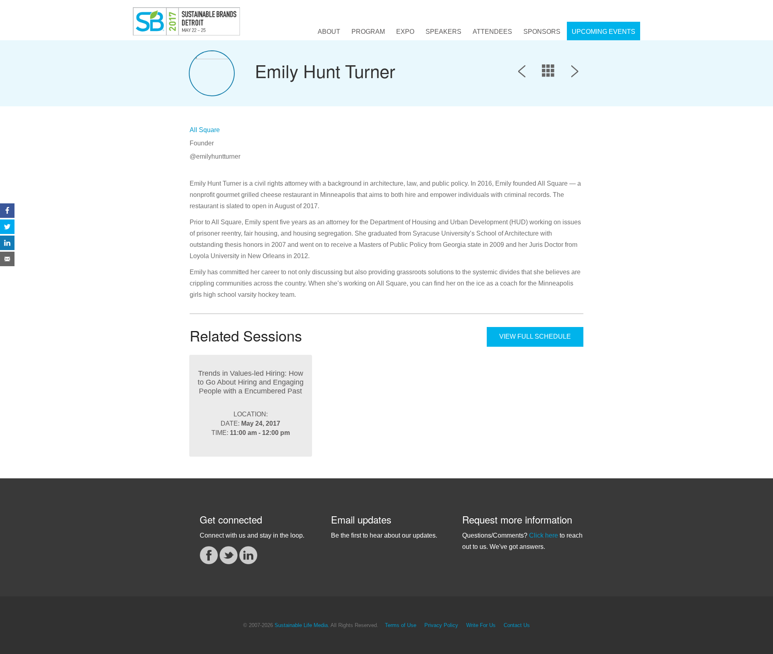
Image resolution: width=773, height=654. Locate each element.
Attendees (492, 31)
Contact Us (517, 625)
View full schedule (535, 336)
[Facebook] (209, 554)
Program (368, 31)
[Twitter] (228, 554)
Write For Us (481, 625)
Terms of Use (400, 625)
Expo (405, 31)
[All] (548, 73)
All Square (205, 129)
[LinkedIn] (248, 554)
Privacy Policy (441, 625)
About (329, 31)
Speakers (443, 31)
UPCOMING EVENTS (603, 31)
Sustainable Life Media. (302, 625)
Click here (543, 535)
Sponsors (541, 31)
